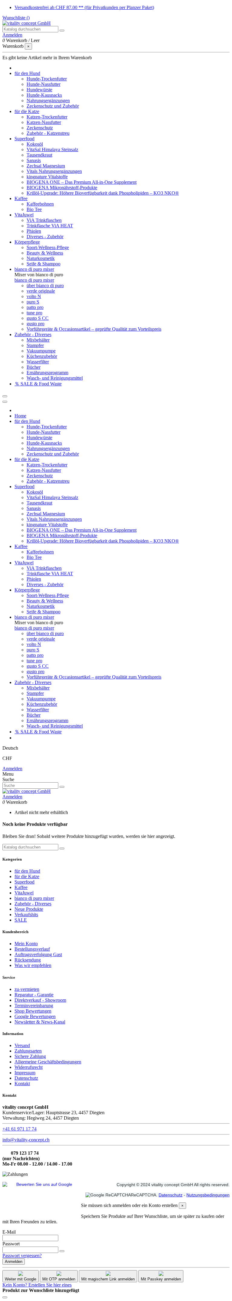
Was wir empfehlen (32, 965)
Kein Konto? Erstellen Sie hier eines (37, 1284)
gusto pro (35, 323)
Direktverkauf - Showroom (40, 1000)
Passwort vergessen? (22, 1255)
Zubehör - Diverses (32, 903)
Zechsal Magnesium (46, 165)
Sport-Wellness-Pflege (48, 247)
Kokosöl (35, 144)
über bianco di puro (45, 285)
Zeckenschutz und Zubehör (53, 106)
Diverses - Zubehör (45, 236)
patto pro (35, 307)
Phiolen (34, 231)
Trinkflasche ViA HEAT (50, 225)
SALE (20, 920)
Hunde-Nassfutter (43, 84)
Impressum (24, 1072)
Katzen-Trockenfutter (47, 116)
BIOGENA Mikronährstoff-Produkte (62, 187)
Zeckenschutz (40, 127)
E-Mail (9, 1231)
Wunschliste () (16, 17)
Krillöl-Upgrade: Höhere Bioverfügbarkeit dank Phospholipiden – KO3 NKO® (103, 193)
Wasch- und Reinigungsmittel (55, 378)
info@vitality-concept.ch (26, 1139)
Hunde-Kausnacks (44, 95)
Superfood (24, 881)
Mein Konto (26, 943)
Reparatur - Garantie (33, 994)
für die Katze (26, 876)
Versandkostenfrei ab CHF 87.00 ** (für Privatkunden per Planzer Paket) (84, 7)
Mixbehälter (38, 339)
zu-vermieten (26, 989)
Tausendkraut (39, 154)
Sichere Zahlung (30, 1056)
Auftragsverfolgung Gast (38, 954)
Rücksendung (27, 959)
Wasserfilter (38, 361)
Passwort (11, 1243)
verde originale (41, 291)
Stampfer (35, 345)
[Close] (4, 402)
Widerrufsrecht (28, 1067)
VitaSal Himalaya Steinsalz (52, 149)
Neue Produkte (28, 909)
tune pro (34, 312)
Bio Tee (34, 209)
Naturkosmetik (41, 258)
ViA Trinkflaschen (44, 220)
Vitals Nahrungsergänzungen (54, 171)
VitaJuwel (24, 892)
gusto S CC (38, 318)
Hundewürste (39, 89)
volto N (34, 296)
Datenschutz (26, 1078)
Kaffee (20, 887)
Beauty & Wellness (45, 252)
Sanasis (34, 160)
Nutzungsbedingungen (208, 1194)
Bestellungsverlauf (32, 949)
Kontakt (22, 1083)
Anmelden (12, 768)
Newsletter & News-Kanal (39, 1021)
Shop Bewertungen (32, 1011)
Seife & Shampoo (43, 263)
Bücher (33, 367)
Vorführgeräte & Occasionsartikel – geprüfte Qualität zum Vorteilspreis (94, 329)
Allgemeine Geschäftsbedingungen (47, 1061)
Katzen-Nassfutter (44, 122)
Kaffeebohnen (40, 203)
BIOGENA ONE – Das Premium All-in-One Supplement (82, 182)
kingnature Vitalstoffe (47, 176)
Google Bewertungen (35, 1016)
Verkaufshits (26, 914)
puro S (33, 301)
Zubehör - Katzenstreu (48, 133)
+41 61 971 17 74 (19, 1128)
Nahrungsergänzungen (48, 100)
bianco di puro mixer (34, 280)
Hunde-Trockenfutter (47, 78)
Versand (22, 1045)
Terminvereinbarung (33, 1005)
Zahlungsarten (28, 1050)
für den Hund (27, 871)
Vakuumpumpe (41, 350)
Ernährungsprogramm (47, 372)
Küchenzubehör (42, 356)
